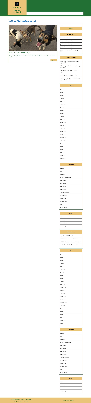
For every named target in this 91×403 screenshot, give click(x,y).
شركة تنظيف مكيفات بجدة (65, 38)
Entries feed (62, 220)
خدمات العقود (63, 186)
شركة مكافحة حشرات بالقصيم (66, 47)
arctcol (61, 75)
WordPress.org (63, 226)
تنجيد (61, 171)
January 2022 (62, 158)
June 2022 (62, 146)
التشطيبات (62, 168)
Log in (61, 217)
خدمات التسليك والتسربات (65, 177)
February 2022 (63, 155)
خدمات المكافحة (63, 195)
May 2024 (62, 113)
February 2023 (63, 131)
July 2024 (62, 107)
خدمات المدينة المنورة (64, 192)
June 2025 (62, 92)
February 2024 (63, 122)
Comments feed (63, 223)
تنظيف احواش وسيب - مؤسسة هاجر (68, 78)
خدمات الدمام (63, 183)
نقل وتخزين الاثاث (63, 207)
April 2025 (62, 98)
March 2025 (62, 101)
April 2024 (62, 116)
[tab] (71, 28)
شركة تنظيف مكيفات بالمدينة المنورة (68, 44)
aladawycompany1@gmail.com (66, 66)
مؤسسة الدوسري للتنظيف (17, 10)
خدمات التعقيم (63, 180)
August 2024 (62, 104)
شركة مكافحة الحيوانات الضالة (19, 52)
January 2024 (62, 125)
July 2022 (62, 143)
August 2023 (62, 128)
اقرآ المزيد (54, 60)
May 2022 (62, 149)
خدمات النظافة (63, 198)
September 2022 (63, 137)
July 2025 (62, 89)
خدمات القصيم (63, 189)
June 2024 (62, 110)
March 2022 (62, 152)
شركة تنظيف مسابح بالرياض (70, 75)
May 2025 (62, 95)
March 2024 (62, 119)
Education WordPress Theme (17, 399)
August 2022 (62, 140)
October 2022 (62, 134)
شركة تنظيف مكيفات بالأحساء (66, 41)
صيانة (61, 204)
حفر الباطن (62, 174)
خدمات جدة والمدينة (64, 201)
